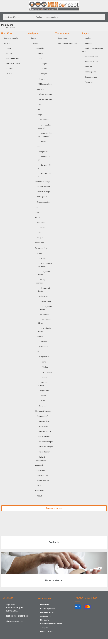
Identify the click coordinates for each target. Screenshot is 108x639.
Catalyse (44, 64)
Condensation (46, 301)
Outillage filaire (44, 421)
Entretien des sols (43, 187)
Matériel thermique (46, 447)
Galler (39, 486)
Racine (33, 38)
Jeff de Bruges (42, 475)
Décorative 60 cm (45, 94)
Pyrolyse (44, 74)
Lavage (39, 115)
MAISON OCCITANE (13, 64)
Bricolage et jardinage (43, 411)
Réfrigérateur (43, 152)
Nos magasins (90, 72)
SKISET (39, 496)
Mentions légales (91, 57)
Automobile (39, 465)
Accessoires (43, 426)
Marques (7, 43)
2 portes (44, 377)
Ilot (40, 104)
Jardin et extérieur (43, 437)
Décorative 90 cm (45, 99)
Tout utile (46, 367)
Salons (37, 217)
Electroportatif (42, 416)
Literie (37, 212)
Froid (39, 147)
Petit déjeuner (42, 197)
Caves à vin (43, 406)
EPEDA (8, 48)
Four (40, 58)
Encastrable (39, 48)
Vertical (43, 396)
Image (37, 207)
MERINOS (9, 69)
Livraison (88, 38)
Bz (40, 233)
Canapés (40, 238)
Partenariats (39, 491)
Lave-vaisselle (44, 120)
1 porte (43, 362)
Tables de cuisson (45, 84)
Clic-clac (42, 227)
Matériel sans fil (44, 452)
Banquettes (41, 222)
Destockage (39, 243)
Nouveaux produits (11, 38)
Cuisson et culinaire (44, 202)
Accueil (35, 43)
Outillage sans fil (45, 431)
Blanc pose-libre (41, 248)
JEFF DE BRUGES (12, 58)
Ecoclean (44, 69)
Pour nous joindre (91, 62)
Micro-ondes (43, 79)
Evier (38, 110)
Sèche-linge (43, 296)
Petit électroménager (42, 181)
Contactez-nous (91, 77)
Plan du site (89, 82)
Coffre (43, 401)
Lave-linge (42, 141)
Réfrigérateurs (44, 357)
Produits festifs (40, 470)
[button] (54, 508)
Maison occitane (43, 481)
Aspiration (41, 89)
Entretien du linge (43, 192)
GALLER (9, 53)
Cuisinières (43, 341)
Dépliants (88, 67)
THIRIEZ (9, 74)
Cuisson (40, 53)
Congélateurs (44, 391)
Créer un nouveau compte (67, 43)
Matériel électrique (46, 442)
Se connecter (63, 38)
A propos (88, 43)
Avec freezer (47, 372)
